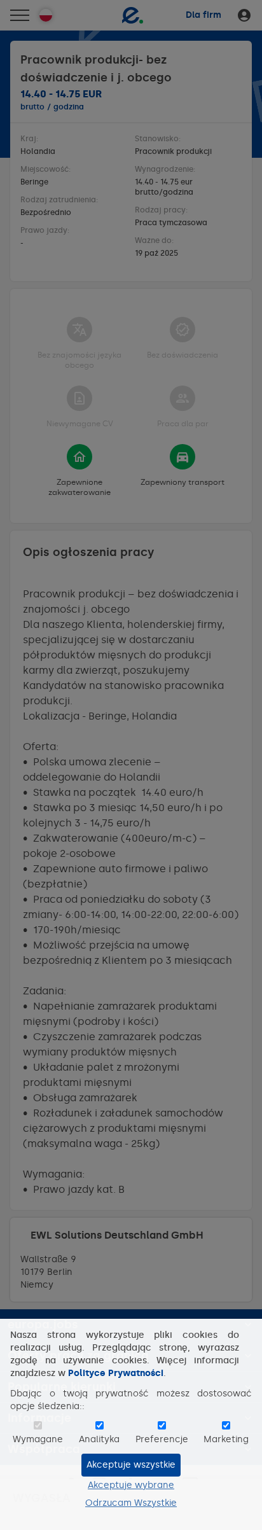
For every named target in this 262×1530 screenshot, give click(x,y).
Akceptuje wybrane (131, 1485)
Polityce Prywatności (115, 1373)
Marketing (226, 1439)
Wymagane (38, 1439)
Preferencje (161, 1439)
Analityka (99, 1439)
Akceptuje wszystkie (131, 1464)
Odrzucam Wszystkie (131, 1503)
